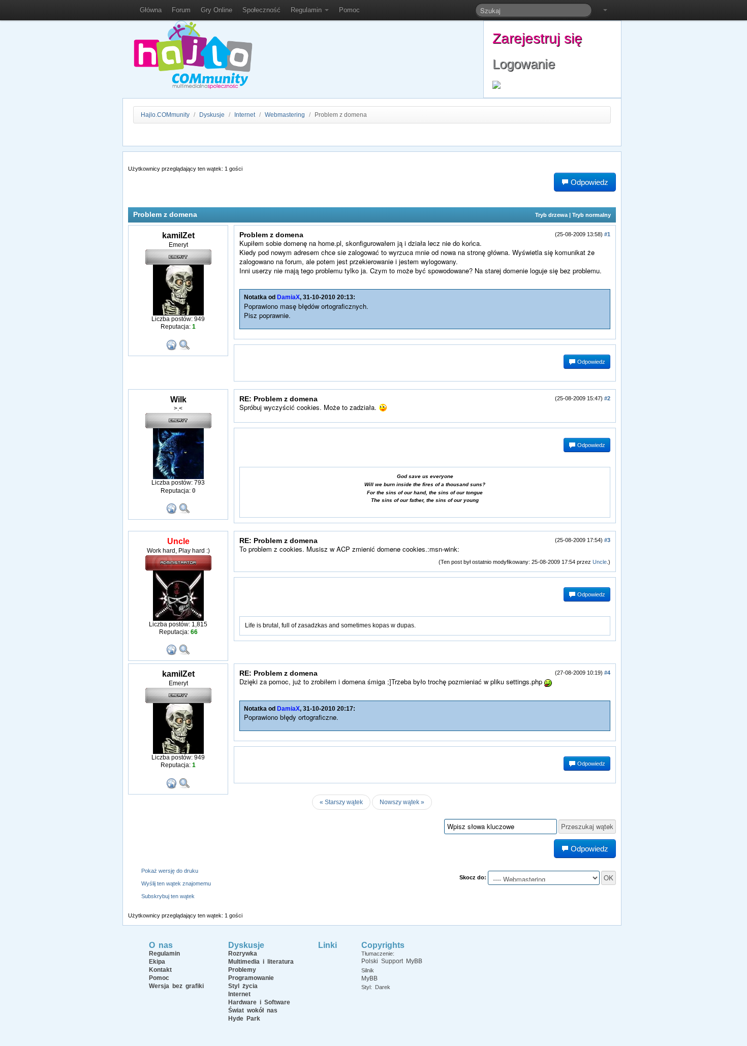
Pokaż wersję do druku (169, 871)
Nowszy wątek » (402, 802)
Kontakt (160, 969)
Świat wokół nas (252, 1010)
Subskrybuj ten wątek (168, 896)
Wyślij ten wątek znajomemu (176, 883)
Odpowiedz (590, 362)
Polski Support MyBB (391, 961)
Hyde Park (244, 1018)
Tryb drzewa (551, 215)
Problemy (242, 969)
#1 (607, 234)
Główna (151, 10)
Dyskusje (212, 114)
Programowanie (251, 977)
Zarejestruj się (537, 38)
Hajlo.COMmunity (165, 114)
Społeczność (261, 10)
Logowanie (523, 64)
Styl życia (243, 986)
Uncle (600, 562)
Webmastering (285, 114)
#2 (607, 398)
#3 (607, 540)
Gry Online (216, 10)
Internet (244, 114)
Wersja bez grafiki (176, 986)
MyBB (369, 978)
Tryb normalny (591, 215)
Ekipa (157, 961)
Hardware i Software (259, 1002)
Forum (181, 10)
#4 (607, 673)
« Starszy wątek (341, 802)
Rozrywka (242, 953)
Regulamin (307, 10)
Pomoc (349, 10)
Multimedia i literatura (261, 961)
